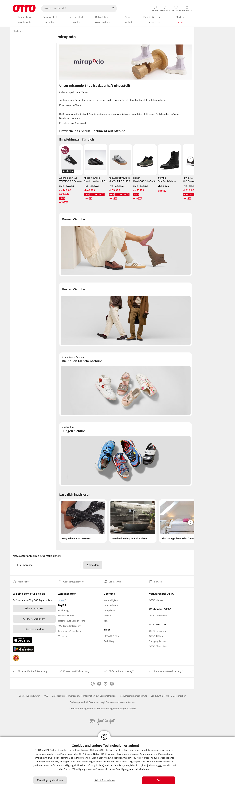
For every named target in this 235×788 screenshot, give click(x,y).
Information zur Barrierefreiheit (99, 696)
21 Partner (51, 750)
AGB (46, 696)
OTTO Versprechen (176, 696)
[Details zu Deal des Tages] (65, 150)
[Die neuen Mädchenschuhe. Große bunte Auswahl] (125, 384)
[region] (117, 762)
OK (159, 780)
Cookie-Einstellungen (29, 696)
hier (160, 765)
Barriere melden (34, 629)
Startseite (18, 31)
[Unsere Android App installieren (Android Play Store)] (23, 649)
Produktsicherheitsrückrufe (133, 696)
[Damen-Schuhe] (125, 244)
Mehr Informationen (104, 780)
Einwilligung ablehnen (50, 780)
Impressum (74, 696)
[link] (16, 658)
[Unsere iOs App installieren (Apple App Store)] (22, 640)
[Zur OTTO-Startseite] (24, 8)
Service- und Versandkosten (120, 702)
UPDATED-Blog (111, 636)
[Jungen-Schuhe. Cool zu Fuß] (125, 454)
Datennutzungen (132, 750)
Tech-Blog (109, 641)
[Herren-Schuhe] (125, 314)
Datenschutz (58, 696)
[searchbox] (75, 8)
